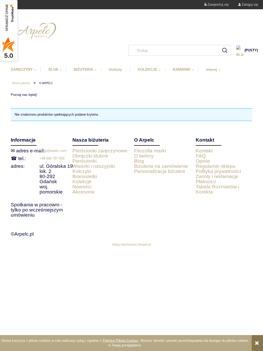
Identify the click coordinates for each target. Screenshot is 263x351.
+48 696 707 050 (52, 158)
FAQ (201, 156)
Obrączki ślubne (90, 156)
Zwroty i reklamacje (217, 176)
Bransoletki (84, 176)
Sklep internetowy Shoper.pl (131, 244)
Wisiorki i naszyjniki (93, 166)
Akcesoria (83, 192)
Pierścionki (84, 161)
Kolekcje (81, 181)
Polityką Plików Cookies (120, 341)
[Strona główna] (131, 31)
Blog (139, 161)
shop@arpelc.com (53, 151)
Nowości (81, 186)
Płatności (206, 181)
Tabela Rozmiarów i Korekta (217, 189)
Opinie (203, 161)
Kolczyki (81, 171)
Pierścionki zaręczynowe (99, 150)
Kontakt (204, 150)
